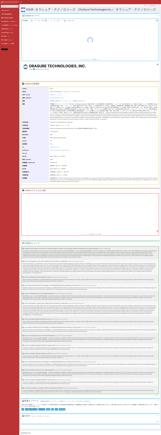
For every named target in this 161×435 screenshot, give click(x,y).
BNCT (56, 409)
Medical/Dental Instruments (57, 98)
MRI (52, 409)
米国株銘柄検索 (152, 5)
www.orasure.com (54, 147)
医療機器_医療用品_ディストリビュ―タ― (61, 101)
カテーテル (42, 409)
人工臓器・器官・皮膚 (31, 409)
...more (156, 395)
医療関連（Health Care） (79, 101)
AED (23, 409)
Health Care (53, 94)
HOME (146, 5)
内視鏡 (48, 409)
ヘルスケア (59, 94)
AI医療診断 (62, 409)
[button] (21, 2)
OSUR (158, 5)
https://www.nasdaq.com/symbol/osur (59, 150)
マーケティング (68, 105)
